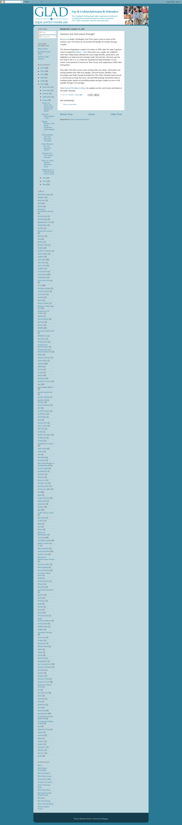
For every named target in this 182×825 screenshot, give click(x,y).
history (40, 452)
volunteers (42, 747)
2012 (42, 71)
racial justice (42, 624)
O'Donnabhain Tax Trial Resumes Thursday (47, 138)
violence (41, 741)
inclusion (41, 474)
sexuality (41, 670)
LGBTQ (41, 521)
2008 (42, 81)
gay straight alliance (45, 387)
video (40, 738)
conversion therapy (45, 280)
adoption (41, 197)
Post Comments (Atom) (80, 119)
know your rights (44, 489)
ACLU (40, 765)
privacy (40, 607)
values (40, 732)
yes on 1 (41, 753)
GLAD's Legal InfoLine (43, 58)
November (46, 90)
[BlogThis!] (91, 95)
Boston (40, 242)
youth (40, 756)
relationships (43, 627)
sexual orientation (45, 667)
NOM (40, 578)
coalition (41, 269)
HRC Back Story (44, 790)
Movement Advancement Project (46, 558)
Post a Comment (69, 104)
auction (40, 228)
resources (42, 637)
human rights (43, 468)
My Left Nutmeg (44, 801)
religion (40, 629)
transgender (42, 713)
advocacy (41, 200)
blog (39, 239)
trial (39, 726)
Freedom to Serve (45, 782)
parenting (41, 587)
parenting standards (45, 590)
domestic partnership (46, 331)
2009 (42, 78)
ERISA (40, 367)
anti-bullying (42, 219)
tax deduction (43, 693)
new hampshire (44, 570)
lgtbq (40, 524)
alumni (40, 206)
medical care (43, 554)
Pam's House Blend (45, 804)
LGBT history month (45, 513)
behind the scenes (45, 231)
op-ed (65, 39)
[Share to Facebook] (96, 95)
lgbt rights (41, 518)
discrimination (43, 319)
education (41, 339)
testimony (41, 705)
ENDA (40, 355)
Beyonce (41, 236)
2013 (42, 68)
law (39, 492)
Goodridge (42, 417)
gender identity (43, 397)
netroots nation (44, 564)
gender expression (45, 392)
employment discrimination (43, 346)
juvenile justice (43, 486)
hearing (41, 441)
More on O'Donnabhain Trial (48, 116)
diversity (41, 322)
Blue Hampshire (44, 773)
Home (91, 114)
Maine (40, 529)
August (45, 100)
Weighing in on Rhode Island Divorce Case (48, 172)
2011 (42, 74)
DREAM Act (42, 336)
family (40, 375)
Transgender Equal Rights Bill (45, 717)
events (40, 369)
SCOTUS (41, 658)
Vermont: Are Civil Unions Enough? (47, 155)
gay (39, 384)
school (40, 655)
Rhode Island (43, 646)
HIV (39, 455)
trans (40, 708)
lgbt (39, 510)
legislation (42, 504)
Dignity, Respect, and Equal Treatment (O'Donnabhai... (48, 126)
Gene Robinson (44, 405)
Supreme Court (44, 682)
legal (39, 495)
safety (40, 652)
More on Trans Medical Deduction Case (47, 164)
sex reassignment (45, 664)
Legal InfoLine (43, 498)
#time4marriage (44, 194)
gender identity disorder (43, 401)
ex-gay (40, 372)
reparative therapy (45, 632)
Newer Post (66, 114)
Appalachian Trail (44, 222)
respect (41, 640)
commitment (42, 271)
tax (39, 690)
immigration (42, 471)
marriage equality (44, 540)
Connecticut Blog (44, 779)
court (40, 285)
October (45, 94)
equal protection (44, 358)
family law (41, 378)
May (44, 184)
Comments (45, 37)
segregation (42, 661)
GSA (39, 420)
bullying (41, 248)
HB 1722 (41, 429)
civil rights (41, 260)
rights (40, 649)
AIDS (40, 203)
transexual (42, 711)
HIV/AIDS (41, 457)
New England (43, 567)
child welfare (43, 254)
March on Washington (42, 533)
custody (41, 297)
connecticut (42, 274)
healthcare (42, 438)
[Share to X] (93, 95)
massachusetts (44, 551)
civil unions (42, 266)
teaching (41, 699)
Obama (41, 584)
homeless (41, 460)
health (40, 432)
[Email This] (89, 95)
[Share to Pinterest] (98, 95)
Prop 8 (40, 613)
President (41, 601)
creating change (44, 288)
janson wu (42, 480)
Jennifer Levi (43, 483)
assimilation (42, 225)
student (41, 673)
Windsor (41, 750)
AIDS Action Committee (42, 769)
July (44, 178)
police (40, 598)
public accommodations (44, 620)
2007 (42, 84)
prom (40, 610)
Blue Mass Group (44, 776)
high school (42, 449)
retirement (42, 643)
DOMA (40, 328)
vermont (41, 735)
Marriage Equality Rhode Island (45, 794)
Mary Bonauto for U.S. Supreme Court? (47, 147)
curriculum (42, 294)
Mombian (41, 798)
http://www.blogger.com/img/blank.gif (46, 464)
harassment (42, 423)
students (41, 676)
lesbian (40, 507)
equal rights (42, 361)
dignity (40, 316)
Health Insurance (44, 435)
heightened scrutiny (45, 444)
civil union (41, 263)
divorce (40, 325)
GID (39, 408)
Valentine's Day (44, 729)
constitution (42, 277)
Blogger (105, 819)
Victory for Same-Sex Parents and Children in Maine (47, 107)
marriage (41, 538)
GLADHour (42, 414)
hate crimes (42, 426)
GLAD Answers (44, 411)
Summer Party (43, 679)
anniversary (42, 216)
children (41, 257)
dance (40, 300)
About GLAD (43, 49)
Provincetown (43, 616)
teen (39, 702)
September (47, 97)
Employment (43, 342)
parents (41, 595)
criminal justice (43, 291)
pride (40, 604)
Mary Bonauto (43, 548)
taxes (40, 696)
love (39, 527)
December (46, 87)
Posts (43, 32)
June (44, 181)
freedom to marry (44, 381)
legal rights (42, 501)
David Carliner (43, 303)
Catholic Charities (45, 251)
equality (41, 364)
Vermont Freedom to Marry (75, 88)
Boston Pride (43, 245)
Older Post (116, 114)
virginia (40, 744)
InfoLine (41, 477)
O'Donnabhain (43, 581)
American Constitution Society (45, 210)
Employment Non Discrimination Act (45, 351)
